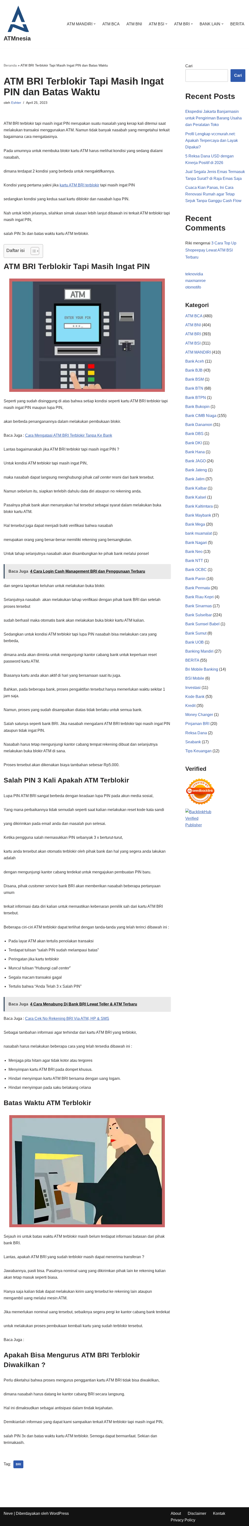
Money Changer (199, 715)
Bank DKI (193, 443)
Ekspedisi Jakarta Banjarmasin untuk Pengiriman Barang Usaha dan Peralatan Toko (213, 118)
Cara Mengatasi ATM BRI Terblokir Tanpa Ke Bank (68, 435)
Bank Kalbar (196, 488)
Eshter (16, 103)
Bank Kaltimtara (199, 506)
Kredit (190, 706)
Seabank (193, 742)
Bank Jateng (196, 470)
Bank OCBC (196, 570)
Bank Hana (195, 452)
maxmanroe (195, 281)
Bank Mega (195, 524)
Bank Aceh (194, 361)
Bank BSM (194, 379)
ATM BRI (193, 334)
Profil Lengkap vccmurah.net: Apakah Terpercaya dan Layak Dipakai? (211, 140)
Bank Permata (197, 588)
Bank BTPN (195, 398)
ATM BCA (111, 24)
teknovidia (194, 274)
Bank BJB (194, 370)
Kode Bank (195, 697)
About (176, 1513)
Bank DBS (194, 434)
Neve (8, 1513)
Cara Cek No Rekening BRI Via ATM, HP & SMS (67, 1018)
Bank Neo (194, 552)
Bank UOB (194, 642)
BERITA (237, 24)
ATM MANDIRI (198, 352)
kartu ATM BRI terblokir (79, 185)
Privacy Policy (183, 1520)
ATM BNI (134, 24)
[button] (95, 24)
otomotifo (193, 287)
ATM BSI (193, 343)
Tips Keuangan (198, 751)
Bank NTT (194, 561)
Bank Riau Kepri (199, 597)
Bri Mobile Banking (201, 669)
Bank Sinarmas (198, 606)
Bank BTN (194, 388)
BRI (18, 1464)
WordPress (59, 1513)
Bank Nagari (196, 543)
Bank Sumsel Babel (202, 624)
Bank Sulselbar (198, 615)
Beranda (10, 65)
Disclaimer (197, 1513)
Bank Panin (195, 579)
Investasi (193, 688)
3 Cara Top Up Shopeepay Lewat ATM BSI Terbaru (210, 250)
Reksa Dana (196, 733)
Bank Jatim (195, 479)
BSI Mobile (194, 678)
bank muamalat (198, 533)
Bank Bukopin (197, 407)
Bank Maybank (198, 515)
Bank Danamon (198, 425)
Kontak (219, 1513)
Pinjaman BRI (197, 724)
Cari (189, 66)
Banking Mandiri (199, 651)
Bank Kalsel (195, 497)
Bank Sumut (195, 633)
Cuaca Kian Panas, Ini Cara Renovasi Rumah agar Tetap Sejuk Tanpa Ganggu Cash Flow (213, 194)
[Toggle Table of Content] (32, 251)
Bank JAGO (195, 461)
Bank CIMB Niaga (200, 416)
